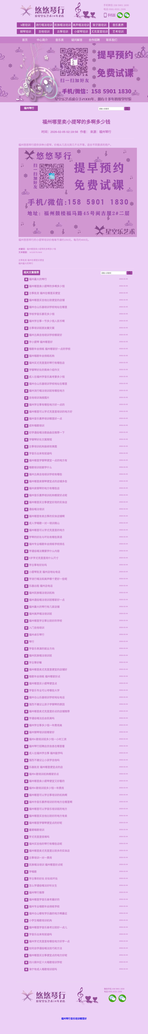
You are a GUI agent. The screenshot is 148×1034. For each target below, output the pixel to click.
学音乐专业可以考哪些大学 (44, 690)
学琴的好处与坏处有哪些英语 (45, 537)
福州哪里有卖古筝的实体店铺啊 (47, 516)
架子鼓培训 (99, 24)
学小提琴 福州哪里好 (41, 341)
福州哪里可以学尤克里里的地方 (47, 530)
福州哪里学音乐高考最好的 (44, 899)
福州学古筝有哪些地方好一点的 (47, 404)
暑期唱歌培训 (36, 829)
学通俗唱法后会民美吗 (41, 718)
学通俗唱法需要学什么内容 (44, 551)
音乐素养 (118, 24)
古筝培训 (62, 31)
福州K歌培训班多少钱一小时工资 (47, 739)
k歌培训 (25, 24)
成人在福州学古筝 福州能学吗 (46, 753)
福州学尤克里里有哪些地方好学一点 (49, 941)
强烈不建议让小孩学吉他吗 (44, 760)
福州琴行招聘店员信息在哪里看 (47, 746)
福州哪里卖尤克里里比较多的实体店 (49, 850)
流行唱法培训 (44, 24)
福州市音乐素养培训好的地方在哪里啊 (50, 802)
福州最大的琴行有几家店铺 (44, 606)
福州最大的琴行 (25, 263)
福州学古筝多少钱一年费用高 (45, 725)
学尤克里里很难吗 (39, 836)
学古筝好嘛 (35, 662)
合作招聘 (94, 39)
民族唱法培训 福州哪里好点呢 (46, 864)
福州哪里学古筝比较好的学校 (45, 620)
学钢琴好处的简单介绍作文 (44, 369)
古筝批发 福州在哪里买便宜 (31, 260)
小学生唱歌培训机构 (40, 920)
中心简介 (42, 39)
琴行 (31, 641)
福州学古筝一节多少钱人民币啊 (47, 321)
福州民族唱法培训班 (40, 655)
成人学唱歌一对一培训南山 (44, 523)
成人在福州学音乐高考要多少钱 (47, 376)
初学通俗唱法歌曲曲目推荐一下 (47, 432)
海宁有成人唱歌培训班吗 (43, 969)
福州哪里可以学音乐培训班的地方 (48, 808)
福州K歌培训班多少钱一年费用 (46, 788)
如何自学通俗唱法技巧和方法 (45, 948)
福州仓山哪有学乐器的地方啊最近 (48, 913)
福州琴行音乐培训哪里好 (74, 1018)
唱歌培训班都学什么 (40, 467)
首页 (25, 39)
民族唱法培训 (62, 24)
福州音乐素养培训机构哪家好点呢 (48, 495)
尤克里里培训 (99, 31)
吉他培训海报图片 (39, 397)
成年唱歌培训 (36, 425)
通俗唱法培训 (36, 509)
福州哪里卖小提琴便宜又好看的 (47, 781)
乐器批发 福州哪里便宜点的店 (46, 767)
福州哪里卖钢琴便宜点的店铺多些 (48, 481)
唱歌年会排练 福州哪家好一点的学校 (49, 348)
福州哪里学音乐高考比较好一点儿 (48, 927)
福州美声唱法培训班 (40, 613)
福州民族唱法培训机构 (41, 592)
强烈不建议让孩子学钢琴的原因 (47, 704)
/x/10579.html (35, 252)
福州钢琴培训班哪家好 (41, 732)
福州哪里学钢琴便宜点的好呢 (45, 822)
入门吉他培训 (36, 627)
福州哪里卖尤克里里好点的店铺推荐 (49, 711)
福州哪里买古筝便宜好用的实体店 (48, 502)
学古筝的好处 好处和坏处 (43, 878)
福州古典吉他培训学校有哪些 (45, 474)
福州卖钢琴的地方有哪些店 (44, 488)
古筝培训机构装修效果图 (43, 446)
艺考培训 (118, 31)
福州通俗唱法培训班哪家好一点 (47, 599)
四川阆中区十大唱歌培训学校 (45, 962)
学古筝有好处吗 (38, 565)
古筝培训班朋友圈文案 (41, 328)
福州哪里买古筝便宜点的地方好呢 (48, 955)
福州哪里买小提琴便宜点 (43, 683)
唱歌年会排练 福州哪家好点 (44, 676)
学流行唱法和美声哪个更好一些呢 (48, 578)
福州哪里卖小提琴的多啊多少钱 (47, 286)
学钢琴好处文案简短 (40, 439)
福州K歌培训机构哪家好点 (44, 774)
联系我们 (111, 39)
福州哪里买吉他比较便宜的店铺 (47, 300)
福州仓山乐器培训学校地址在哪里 (48, 307)
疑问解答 (76, 39)
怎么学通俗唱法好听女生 (43, 885)
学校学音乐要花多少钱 (41, 314)
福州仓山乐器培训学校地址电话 (47, 697)
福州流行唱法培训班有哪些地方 (47, 390)
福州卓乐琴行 (36, 634)
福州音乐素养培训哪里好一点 (45, 418)
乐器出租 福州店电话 (41, 585)
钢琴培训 (25, 31)
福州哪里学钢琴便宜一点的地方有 (48, 460)
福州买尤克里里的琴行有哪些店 (47, 362)
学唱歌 (33, 871)
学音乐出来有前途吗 (40, 453)
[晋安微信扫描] (112, 998)
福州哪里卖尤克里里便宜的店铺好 (48, 669)
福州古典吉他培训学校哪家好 (45, 335)
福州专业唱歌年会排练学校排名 (47, 544)
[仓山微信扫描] (122, 998)
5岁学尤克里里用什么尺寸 (43, 558)
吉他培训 (44, 31)
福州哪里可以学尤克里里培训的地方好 (50, 411)
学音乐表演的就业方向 (41, 648)
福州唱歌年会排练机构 (41, 355)
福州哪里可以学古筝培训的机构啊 (48, 795)
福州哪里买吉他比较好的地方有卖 (48, 815)
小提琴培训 (81, 31)
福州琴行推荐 (36, 892)
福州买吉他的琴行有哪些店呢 (45, 843)
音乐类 (59, 39)
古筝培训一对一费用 (40, 857)
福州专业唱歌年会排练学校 (44, 906)
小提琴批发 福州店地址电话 (44, 571)
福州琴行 (29, 108)
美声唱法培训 (81, 24)
